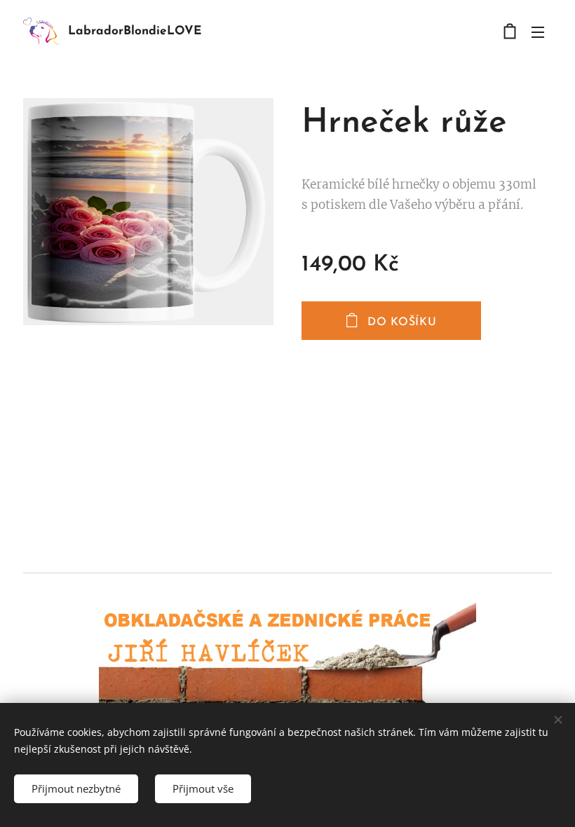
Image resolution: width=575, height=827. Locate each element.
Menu (538, 32)
